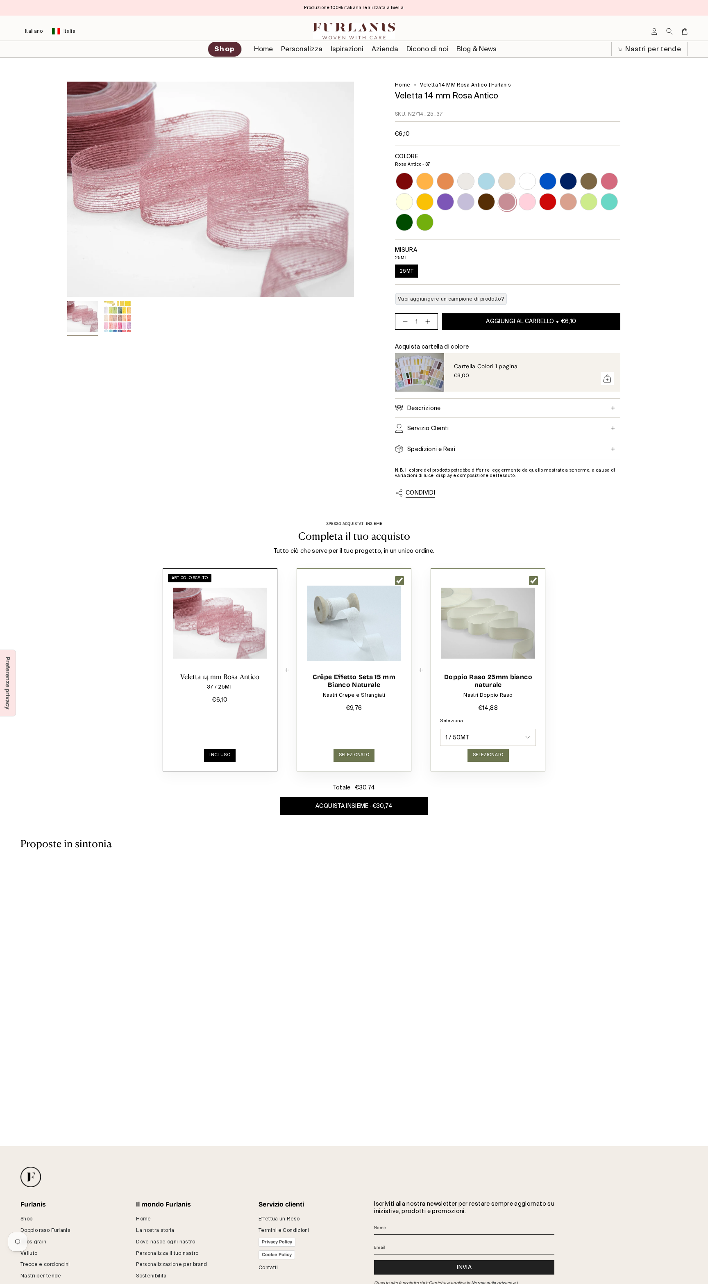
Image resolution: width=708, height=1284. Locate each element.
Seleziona (451, 720)
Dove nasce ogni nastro (165, 1241)
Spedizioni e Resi (431, 449)
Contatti (268, 1267)
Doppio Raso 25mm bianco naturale (488, 681)
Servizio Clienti (428, 428)
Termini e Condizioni (284, 1230)
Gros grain (33, 1241)
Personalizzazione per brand (171, 1264)
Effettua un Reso (279, 1219)
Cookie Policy (277, 1254)
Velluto (28, 1253)
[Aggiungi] (607, 378)
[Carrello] (684, 31)
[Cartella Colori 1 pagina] (419, 372)
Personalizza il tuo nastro (167, 1253)
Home (402, 85)
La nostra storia (155, 1230)
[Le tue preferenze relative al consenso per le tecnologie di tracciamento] (8, 683)
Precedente (67, 189)
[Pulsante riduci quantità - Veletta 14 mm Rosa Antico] (403, 321)
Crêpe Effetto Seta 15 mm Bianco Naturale (354, 681)
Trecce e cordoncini (45, 1264)
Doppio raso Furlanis (45, 1230)
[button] (302, 49)
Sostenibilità (151, 1276)
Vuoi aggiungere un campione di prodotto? (451, 299)
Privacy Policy (277, 1242)
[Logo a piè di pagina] (30, 1177)
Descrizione (424, 408)
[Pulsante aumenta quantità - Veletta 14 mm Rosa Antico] (429, 321)
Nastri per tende (652, 49)
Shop (26, 1219)
